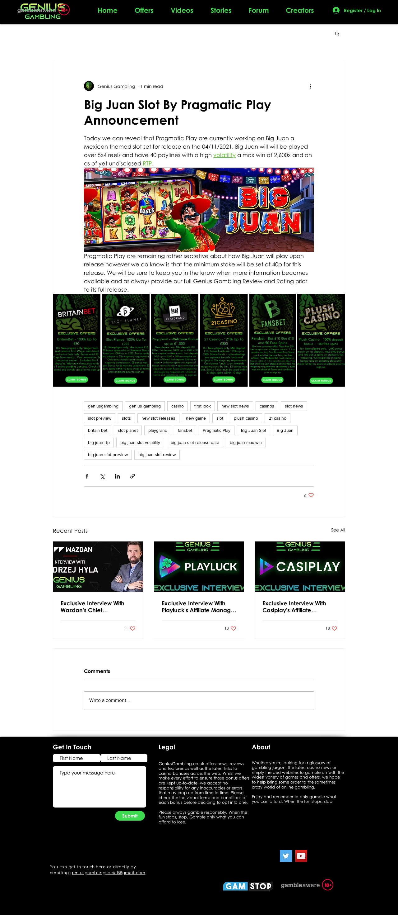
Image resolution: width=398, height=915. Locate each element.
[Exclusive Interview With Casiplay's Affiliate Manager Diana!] (300, 566)
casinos (267, 405)
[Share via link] (133, 476)
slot (219, 418)
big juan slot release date (195, 442)
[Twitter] (286, 856)
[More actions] (310, 86)
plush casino (246, 418)
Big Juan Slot (253, 430)
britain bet (97, 430)
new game (196, 418)
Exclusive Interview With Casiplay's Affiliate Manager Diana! (294, 606)
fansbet (185, 430)
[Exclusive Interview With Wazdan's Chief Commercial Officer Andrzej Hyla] (98, 566)
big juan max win (246, 442)
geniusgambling (103, 405)
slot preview (99, 418)
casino (177, 405)
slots (126, 418)
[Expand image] (92, 302)
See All (338, 529)
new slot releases (158, 418)
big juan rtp (99, 442)
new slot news (235, 405)
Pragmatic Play (216, 430)
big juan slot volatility (140, 442)
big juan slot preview (108, 454)
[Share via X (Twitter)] (102, 476)
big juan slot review (157, 454)
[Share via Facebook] (87, 476)
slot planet (128, 430)
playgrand (157, 430)
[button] (337, 33)
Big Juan (285, 430)
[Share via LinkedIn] (117, 476)
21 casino (277, 418)
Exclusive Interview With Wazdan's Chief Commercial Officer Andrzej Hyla (92, 606)
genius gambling (145, 405)
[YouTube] (301, 856)
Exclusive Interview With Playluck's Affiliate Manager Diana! (199, 606)
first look (202, 405)
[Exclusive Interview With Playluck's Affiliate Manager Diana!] (199, 566)
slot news (294, 405)
